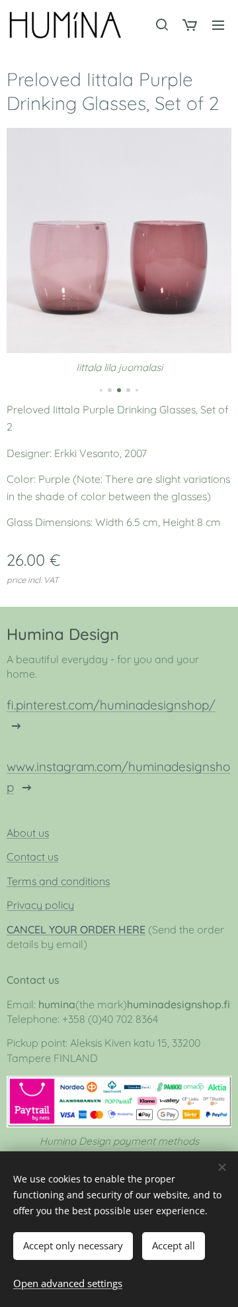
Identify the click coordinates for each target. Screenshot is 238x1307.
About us (28, 832)
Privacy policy (40, 905)
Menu (218, 24)
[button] (161, 24)
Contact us (32, 856)
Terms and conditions (58, 881)
